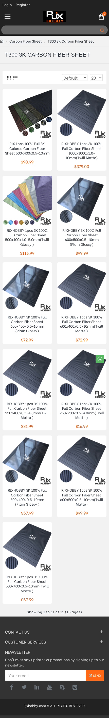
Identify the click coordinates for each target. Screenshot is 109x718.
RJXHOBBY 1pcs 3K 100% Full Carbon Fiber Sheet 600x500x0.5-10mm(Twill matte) (81, 497)
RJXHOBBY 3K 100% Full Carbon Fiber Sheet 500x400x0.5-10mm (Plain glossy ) (27, 497)
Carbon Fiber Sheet (25, 41)
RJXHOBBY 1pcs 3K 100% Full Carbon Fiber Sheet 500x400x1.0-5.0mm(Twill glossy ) (27, 237)
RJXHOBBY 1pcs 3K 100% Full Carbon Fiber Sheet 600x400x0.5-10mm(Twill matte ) (81, 324)
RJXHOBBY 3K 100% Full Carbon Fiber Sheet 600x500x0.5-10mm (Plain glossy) (81, 237)
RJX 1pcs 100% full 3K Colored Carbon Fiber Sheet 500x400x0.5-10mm (27, 148)
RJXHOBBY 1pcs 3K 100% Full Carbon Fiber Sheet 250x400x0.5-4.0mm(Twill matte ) (27, 410)
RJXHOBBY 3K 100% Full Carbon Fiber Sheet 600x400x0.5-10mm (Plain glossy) (27, 324)
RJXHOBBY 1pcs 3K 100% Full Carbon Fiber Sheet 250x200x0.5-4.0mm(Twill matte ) (82, 410)
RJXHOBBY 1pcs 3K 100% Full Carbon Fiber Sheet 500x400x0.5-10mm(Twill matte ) (27, 583)
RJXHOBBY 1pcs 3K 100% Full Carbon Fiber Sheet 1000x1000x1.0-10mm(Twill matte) (81, 150)
